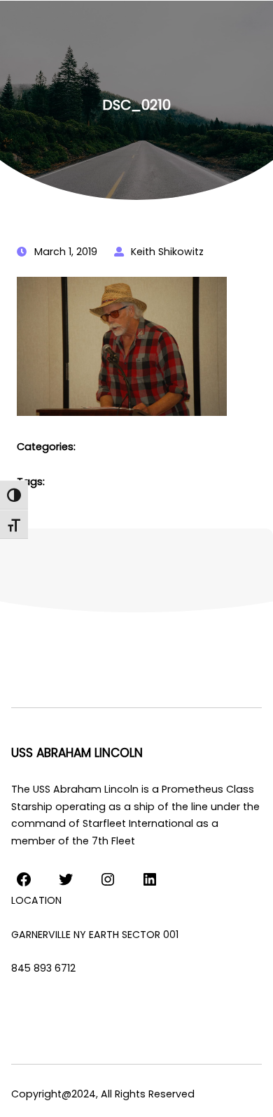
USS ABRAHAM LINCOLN (77, 752)
